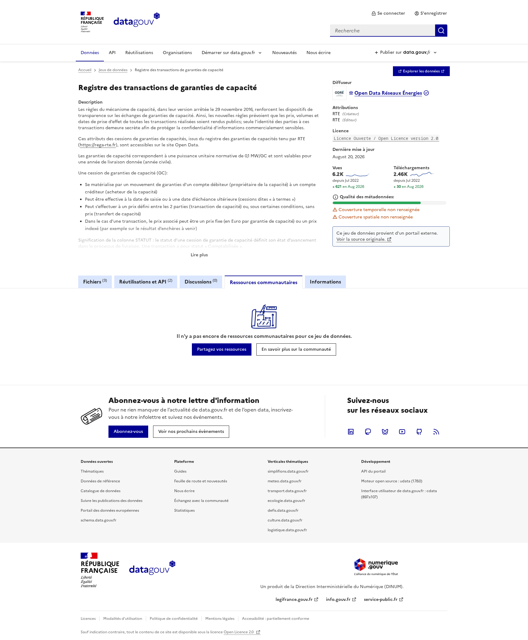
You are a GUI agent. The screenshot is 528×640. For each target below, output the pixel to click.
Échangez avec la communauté (201, 500)
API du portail (373, 471)
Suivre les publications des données (111, 500)
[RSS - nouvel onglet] (436, 432)
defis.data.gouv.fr (283, 510)
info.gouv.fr (338, 599)
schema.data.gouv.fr (98, 520)
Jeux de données (113, 70)
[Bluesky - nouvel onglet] (385, 432)
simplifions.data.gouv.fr (288, 471)
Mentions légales (219, 618)
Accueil (84, 70)
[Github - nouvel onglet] (419, 432)
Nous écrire (318, 52)
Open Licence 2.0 (239, 632)
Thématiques (92, 471)
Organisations (177, 52)
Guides (180, 471)
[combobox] (388, 30)
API (112, 52)
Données (90, 52)
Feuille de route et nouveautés (200, 481)
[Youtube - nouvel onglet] (402, 432)
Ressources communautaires (263, 282)
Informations (325, 281)
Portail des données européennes (110, 510)
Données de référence (100, 481)
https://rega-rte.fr (98, 145)
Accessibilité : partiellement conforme (275, 618)
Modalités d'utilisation (122, 618)
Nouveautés (284, 52)
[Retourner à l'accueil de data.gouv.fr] (137, 21)
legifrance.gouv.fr (294, 599)
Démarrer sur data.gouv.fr (228, 52)
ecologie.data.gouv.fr (286, 500)
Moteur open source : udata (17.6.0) (391, 481)
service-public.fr (381, 599)
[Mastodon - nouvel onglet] (368, 432)
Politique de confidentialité (174, 618)
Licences (88, 618)
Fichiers (95, 281)
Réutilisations (139, 52)
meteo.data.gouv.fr (285, 481)
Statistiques (184, 510)
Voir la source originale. (361, 239)
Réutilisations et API (145, 281)
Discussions (201, 281)
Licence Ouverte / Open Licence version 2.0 (386, 138)
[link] (388, 13)
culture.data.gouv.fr (285, 520)
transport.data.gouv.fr (287, 491)
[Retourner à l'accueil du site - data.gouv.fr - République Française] (152, 570)
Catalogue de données (100, 491)
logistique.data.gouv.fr (287, 530)
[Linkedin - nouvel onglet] (351, 432)
